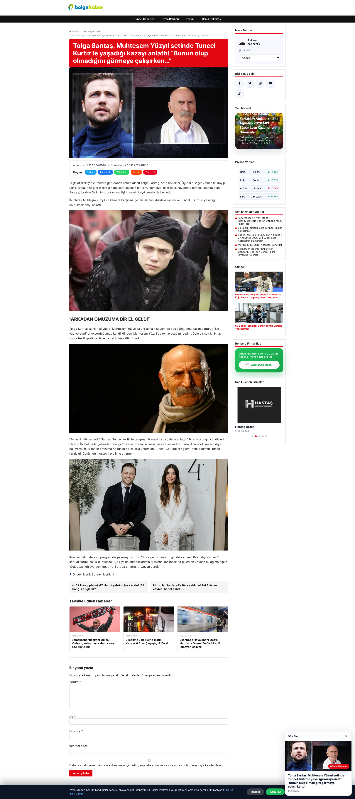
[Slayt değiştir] (252, 436)
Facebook (105, 172)
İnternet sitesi (78, 746)
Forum (190, 19)
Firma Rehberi (170, 19)
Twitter (90, 172)
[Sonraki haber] (277, 119)
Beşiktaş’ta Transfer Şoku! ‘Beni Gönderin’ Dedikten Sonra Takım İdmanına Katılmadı (256, 251)
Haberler (74, 31)
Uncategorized (91, 31)
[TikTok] (239, 93)
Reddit (136, 172)
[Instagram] (260, 83)
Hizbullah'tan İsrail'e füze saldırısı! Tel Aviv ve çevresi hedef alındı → (185, 587)
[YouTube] (270, 83)
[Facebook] (239, 83)
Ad (72, 716)
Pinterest (150, 172)
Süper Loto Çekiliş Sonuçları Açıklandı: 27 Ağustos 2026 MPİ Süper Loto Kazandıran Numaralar (260, 237)
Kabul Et (275, 791)
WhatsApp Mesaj (259, 364)
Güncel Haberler (143, 19)
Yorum (75, 682)
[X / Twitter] (250, 83)
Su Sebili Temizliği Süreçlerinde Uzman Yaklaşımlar (260, 229)
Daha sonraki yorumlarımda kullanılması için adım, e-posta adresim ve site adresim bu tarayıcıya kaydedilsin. (145, 765)
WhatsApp (121, 172)
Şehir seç (245, 50)
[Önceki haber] (269, 119)
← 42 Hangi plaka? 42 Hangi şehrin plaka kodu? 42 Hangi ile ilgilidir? (108, 587)
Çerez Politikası (212, 19)
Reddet (255, 791)
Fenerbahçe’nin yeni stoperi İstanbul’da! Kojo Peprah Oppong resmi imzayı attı (260, 220)
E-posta (76, 731)
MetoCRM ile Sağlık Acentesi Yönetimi (260, 244)
